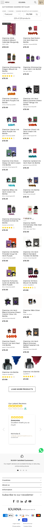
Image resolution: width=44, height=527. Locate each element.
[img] (23, 406)
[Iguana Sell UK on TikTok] (26, 501)
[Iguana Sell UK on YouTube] (30, 501)
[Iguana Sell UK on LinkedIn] (22, 501)
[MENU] (1, 2)
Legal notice (16, 523)
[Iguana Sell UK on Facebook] (13, 501)
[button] (7, 76)
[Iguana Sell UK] (22, 2)
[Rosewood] (27, 219)
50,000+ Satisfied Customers (22, 460)
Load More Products (22, 389)
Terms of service (27, 523)
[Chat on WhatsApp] (41, 451)
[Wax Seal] (24, 219)
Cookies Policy (28, 526)
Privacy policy (16, 526)
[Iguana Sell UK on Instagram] (18, 501)
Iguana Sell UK (30, 509)
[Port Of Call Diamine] (30, 219)
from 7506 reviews (15, 409)
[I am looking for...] (35, 2)
